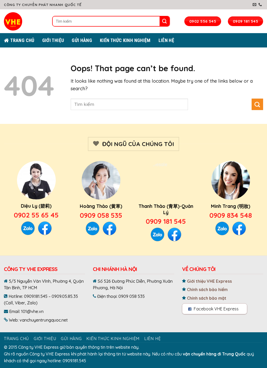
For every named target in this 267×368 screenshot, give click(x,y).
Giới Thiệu (53, 40)
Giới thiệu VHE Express (209, 281)
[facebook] (8, 357)
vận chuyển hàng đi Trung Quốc (214, 354)
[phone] (8, 305)
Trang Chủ (22, 40)
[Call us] (260, 5)
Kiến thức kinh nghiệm (125, 40)
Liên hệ (166, 40)
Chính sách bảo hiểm (207, 289)
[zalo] (8, 331)
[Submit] (164, 21)
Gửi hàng (82, 40)
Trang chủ (16, 338)
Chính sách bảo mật (206, 298)
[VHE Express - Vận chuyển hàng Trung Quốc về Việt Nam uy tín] (17, 21)
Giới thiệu (45, 338)
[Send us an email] (254, 5)
